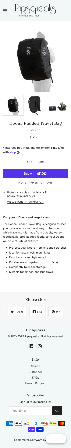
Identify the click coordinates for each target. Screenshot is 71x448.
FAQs (35, 377)
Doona (35, 129)
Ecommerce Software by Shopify (35, 440)
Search (35, 366)
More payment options (35, 182)
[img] (31, 346)
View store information (25, 202)
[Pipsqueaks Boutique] (35, 10)
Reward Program (35, 383)
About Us (36, 371)
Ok (57, 410)
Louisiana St (39, 192)
